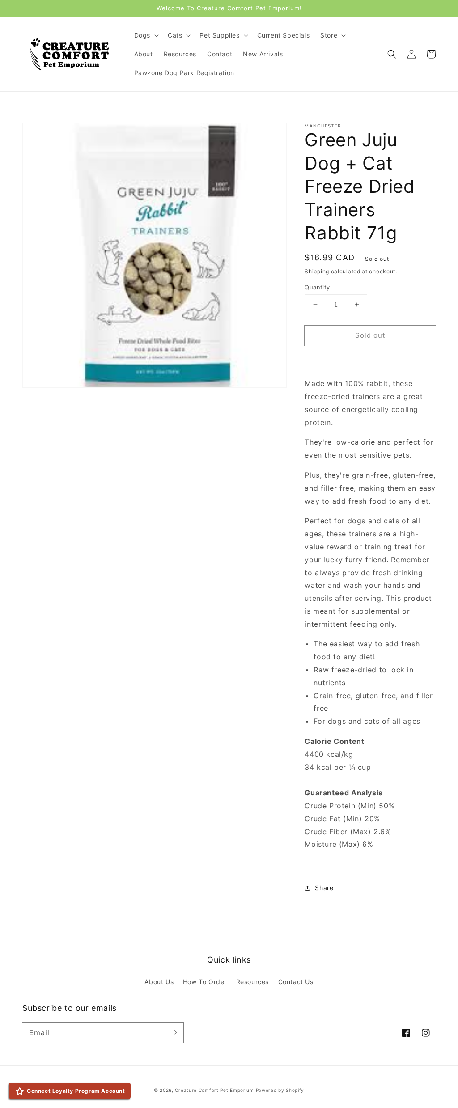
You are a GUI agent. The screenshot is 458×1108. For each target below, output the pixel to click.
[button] (392, 54)
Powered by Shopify (280, 1090)
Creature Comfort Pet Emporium (214, 1090)
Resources (252, 981)
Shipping (317, 271)
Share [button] (324, 887)
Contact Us (296, 981)
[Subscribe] (173, 1032)
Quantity (317, 287)
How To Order (205, 981)
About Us (159, 981)
